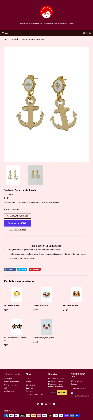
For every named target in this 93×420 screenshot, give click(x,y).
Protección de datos (11, 382)
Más (6, 33)
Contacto (29, 391)
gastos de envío (27, 202)
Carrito (88, 33)
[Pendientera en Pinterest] (46, 404)
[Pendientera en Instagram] (50, 404)
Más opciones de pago (17, 230)
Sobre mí (29, 388)
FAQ (5, 388)
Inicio (5, 39)
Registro (62, 392)
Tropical (15, 39)
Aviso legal (8, 379)
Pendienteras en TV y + (34, 394)
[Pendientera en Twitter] (38, 404)
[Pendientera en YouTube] (54, 404)
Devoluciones (9, 391)
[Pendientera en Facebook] (42, 404)
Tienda (28, 382)
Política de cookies (10, 385)
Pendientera (13, 411)
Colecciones (30, 385)
